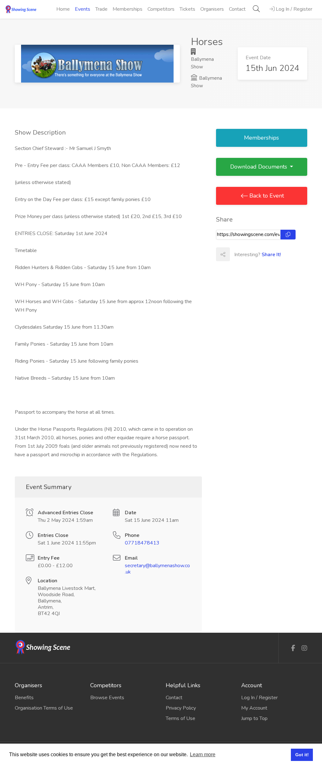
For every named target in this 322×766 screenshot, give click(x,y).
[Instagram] (304, 648)
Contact (237, 9)
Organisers (212, 9)
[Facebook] (293, 648)
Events (82, 9)
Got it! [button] (302, 754)
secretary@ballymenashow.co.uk (157, 568)
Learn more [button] (202, 754)
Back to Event (266, 195)
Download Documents (259, 166)
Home (63, 9)
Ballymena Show (202, 63)
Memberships (127, 9)
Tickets (187, 9)
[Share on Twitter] (250, 254)
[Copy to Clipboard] (288, 234)
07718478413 (142, 542)
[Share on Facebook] (236, 254)
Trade (101, 9)
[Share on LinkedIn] (264, 254)
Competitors (161, 9)
